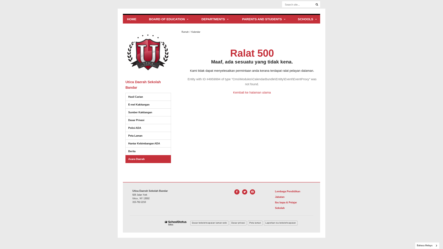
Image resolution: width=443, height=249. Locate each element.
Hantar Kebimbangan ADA (144, 143)
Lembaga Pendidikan (287, 191)
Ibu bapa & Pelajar (286, 202)
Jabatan (279, 196)
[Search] (317, 4)
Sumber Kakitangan (140, 112)
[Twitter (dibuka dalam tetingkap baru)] (244, 192)
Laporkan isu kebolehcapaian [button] (280, 223)
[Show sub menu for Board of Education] (187, 19)
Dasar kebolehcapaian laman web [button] (209, 223)
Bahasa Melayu (424, 245)
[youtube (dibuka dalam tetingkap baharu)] (252, 192)
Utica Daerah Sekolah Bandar (143, 84)
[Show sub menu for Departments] (228, 19)
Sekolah (280, 207)
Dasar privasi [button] (238, 223)
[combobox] (427, 245)
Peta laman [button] (255, 223)
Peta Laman (135, 135)
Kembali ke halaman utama (252, 92)
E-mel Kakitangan (139, 104)
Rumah (185, 32)
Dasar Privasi (136, 120)
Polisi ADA (134, 127)
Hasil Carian (135, 96)
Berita (131, 151)
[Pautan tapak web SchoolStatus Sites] (176, 223)
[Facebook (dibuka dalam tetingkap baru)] (236, 192)
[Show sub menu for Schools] (316, 19)
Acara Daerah (136, 159)
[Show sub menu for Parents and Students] (285, 19)
